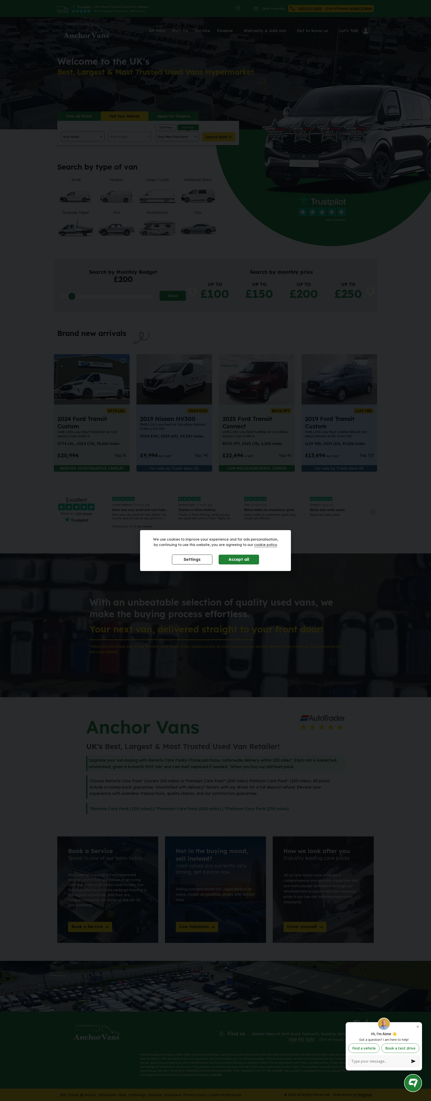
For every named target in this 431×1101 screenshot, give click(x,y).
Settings (192, 559)
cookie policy (265, 544)
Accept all (239, 559)
